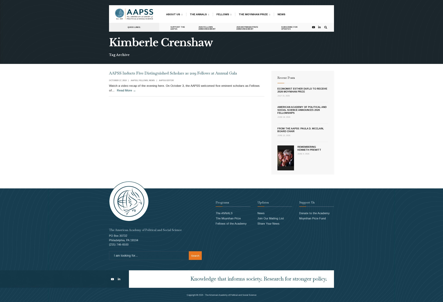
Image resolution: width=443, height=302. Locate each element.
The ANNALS (198, 14)
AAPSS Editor (166, 80)
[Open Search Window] (326, 27)
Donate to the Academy (314, 213)
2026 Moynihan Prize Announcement (247, 28)
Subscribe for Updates (289, 28)
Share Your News (268, 223)
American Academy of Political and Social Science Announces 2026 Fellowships (302, 110)
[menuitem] (176, 14)
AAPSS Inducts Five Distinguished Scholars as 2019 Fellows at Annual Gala (173, 73)
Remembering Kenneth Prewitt (309, 148)
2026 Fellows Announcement (207, 28)
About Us (173, 14)
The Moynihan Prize (253, 14)
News (281, 14)
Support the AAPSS (177, 28)
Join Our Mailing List (270, 218)
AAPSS (134, 80)
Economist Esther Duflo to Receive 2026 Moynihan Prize (302, 90)
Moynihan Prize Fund (312, 218)
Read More (126, 90)
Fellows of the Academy (231, 223)
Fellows (222, 14)
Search (195, 255)
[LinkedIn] (319, 27)
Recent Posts (286, 78)
